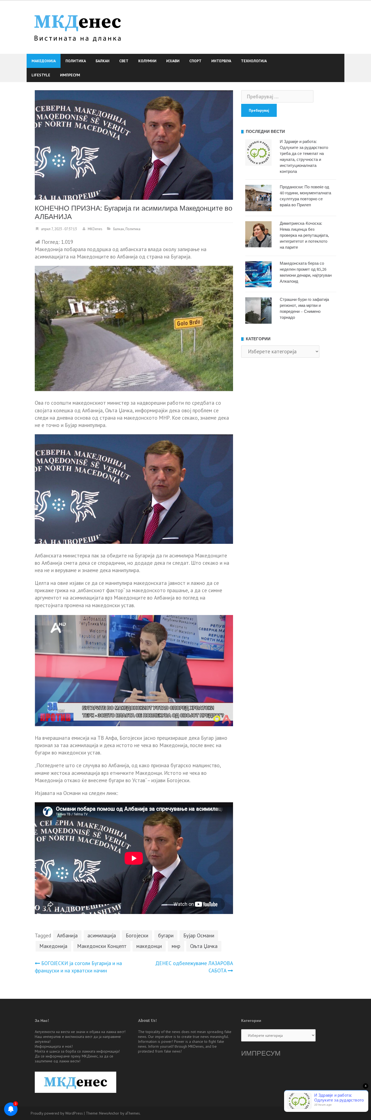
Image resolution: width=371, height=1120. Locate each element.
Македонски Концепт (102, 946)
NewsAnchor (109, 1113)
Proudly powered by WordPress (57, 1113)
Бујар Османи (198, 935)
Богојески (137, 935)
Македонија (44, 60)
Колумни (147, 60)
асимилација (101, 935)
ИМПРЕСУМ (261, 1053)
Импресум (70, 75)
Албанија (67, 935)
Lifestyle (41, 75)
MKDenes (95, 229)
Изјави (173, 60)
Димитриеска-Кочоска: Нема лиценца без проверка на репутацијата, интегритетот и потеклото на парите (304, 235)
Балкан (102, 60)
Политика (75, 60)
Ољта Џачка (204, 946)
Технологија (254, 60)
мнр (176, 946)
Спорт (195, 60)
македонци (149, 946)
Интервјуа (221, 60)
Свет (123, 60)
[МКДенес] (77, 26)
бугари (166, 935)
